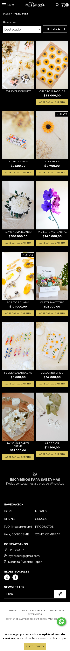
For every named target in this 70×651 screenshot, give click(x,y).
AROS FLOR (52, 443)
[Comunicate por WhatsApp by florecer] (61, 621)
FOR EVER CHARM (18, 302)
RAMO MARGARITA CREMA (18, 444)
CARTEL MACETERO (52, 302)
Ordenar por (10, 21)
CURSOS (41, 519)
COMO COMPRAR (47, 534)
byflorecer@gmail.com (24, 556)
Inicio (6, 14)
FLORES (41, 511)
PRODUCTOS (44, 526)
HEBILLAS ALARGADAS (18, 372)
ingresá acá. (35, 623)
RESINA (9, 519)
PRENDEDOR (52, 161)
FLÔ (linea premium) (18, 526)
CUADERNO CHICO (52, 372)
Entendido (35, 646)
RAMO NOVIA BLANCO (18, 231)
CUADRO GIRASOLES (52, 91)
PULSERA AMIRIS (18, 161)
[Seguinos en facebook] (15, 577)
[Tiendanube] (35, 606)
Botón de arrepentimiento (35, 626)
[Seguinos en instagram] (7, 577)
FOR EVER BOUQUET (18, 91)
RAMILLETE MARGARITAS (52, 231)
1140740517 (16, 550)
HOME (8, 511)
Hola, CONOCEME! (17, 534)
